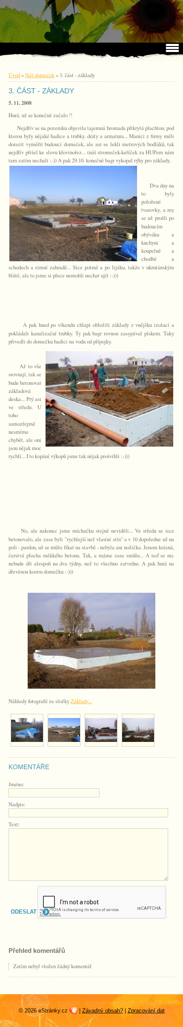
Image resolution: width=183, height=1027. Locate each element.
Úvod (14, 75)
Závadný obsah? (102, 1010)
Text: (14, 824)
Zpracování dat (146, 1010)
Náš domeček (39, 75)
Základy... (81, 701)
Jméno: (16, 784)
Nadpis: (17, 804)
